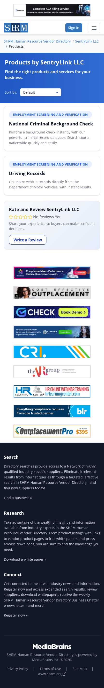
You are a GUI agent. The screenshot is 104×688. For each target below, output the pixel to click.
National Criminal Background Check (51, 123)
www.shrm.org (50, 673)
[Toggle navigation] (94, 28)
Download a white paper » (25, 559)
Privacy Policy (17, 668)
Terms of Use (50, 668)
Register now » (16, 615)
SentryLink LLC (87, 41)
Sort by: (11, 92)
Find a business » (18, 497)
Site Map (80, 668)
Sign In (73, 27)
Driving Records (27, 173)
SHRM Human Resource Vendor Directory (37, 41)
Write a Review (28, 240)
